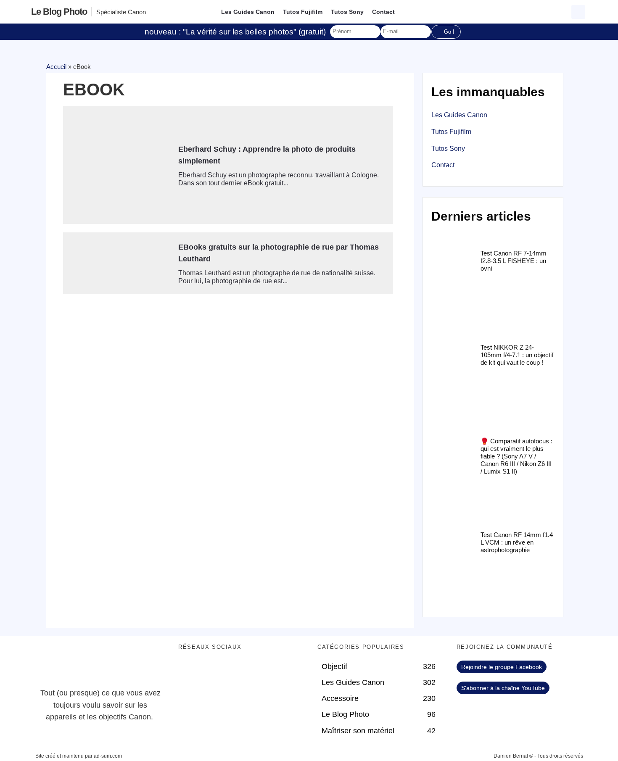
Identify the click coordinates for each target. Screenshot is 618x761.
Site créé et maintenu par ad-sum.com (78, 756)
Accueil (56, 66)
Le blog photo (59, 11)
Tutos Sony (347, 11)
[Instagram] (258, 671)
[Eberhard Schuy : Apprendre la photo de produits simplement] (117, 165)
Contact (383, 11)
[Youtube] (235, 671)
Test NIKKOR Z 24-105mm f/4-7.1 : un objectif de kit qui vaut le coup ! (517, 355)
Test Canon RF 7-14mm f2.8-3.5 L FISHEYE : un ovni (514, 261)
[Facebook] (188, 671)
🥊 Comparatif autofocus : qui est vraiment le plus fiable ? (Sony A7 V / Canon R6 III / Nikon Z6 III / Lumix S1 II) (516, 456)
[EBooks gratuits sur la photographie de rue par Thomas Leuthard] (117, 263)
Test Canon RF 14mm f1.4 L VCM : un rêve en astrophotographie (517, 542)
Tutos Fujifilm (302, 11)
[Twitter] (211, 671)
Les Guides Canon (248, 11)
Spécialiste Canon (121, 12)
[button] (578, 12)
